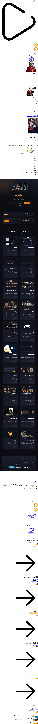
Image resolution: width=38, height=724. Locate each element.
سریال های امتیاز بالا (30, 77)
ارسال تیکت (32, 83)
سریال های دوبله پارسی (30, 524)
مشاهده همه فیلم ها (31, 55)
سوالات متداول (31, 529)
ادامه (37, 584)
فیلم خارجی (34, 116)
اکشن (35, 142)
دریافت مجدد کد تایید (34, 581)
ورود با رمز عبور (35, 579)
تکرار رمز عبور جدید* (19, 719)
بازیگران (32, 527)
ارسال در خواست (31, 84)
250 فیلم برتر (32, 57)
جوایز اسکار (32, 59)
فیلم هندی (30, 116)
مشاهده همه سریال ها (30, 74)
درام (35, 143)
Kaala (28, 116)
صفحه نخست (34, 480)
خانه (37, 116)
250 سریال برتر (31, 522)
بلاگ (35, 481)
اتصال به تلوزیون (31, 85)
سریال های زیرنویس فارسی (29, 523)
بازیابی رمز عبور (35, 645)
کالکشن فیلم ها (31, 58)
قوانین (33, 82)
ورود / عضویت (33, 177)
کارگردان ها (32, 528)
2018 (35, 166)
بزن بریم (6, 221)
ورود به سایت (36, 723)
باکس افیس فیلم (31, 56)
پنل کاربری (34, 482)
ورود (5, 214)
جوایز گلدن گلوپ (31, 60)
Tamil (35, 168)
